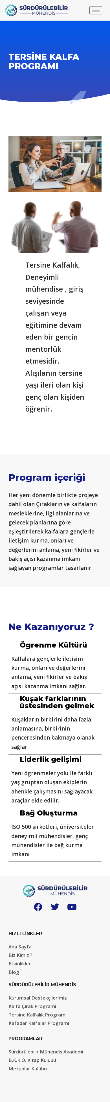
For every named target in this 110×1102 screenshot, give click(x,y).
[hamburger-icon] (95, 10)
